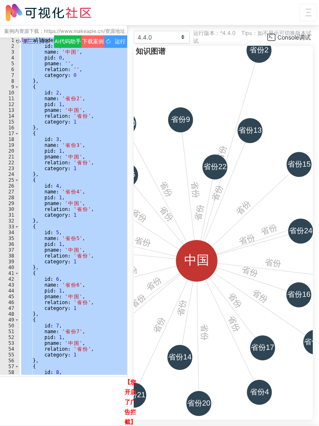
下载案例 (93, 41)
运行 (118, 41)
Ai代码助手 (67, 41)
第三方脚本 (35, 41)
